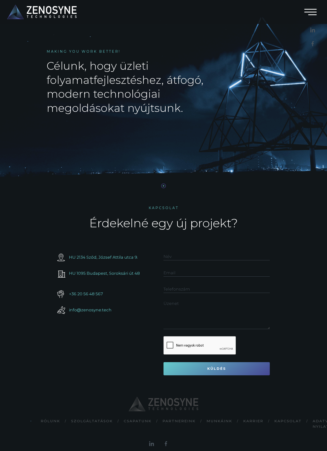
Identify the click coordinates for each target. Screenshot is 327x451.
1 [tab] (163, 185)
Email (169, 272)
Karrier (253, 421)
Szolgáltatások (92, 421)
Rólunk (50, 421)
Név (168, 256)
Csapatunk (138, 421)
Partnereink (179, 421)
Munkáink (219, 421)
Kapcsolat (288, 421)
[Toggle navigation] (310, 12)
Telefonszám (177, 289)
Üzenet (171, 303)
